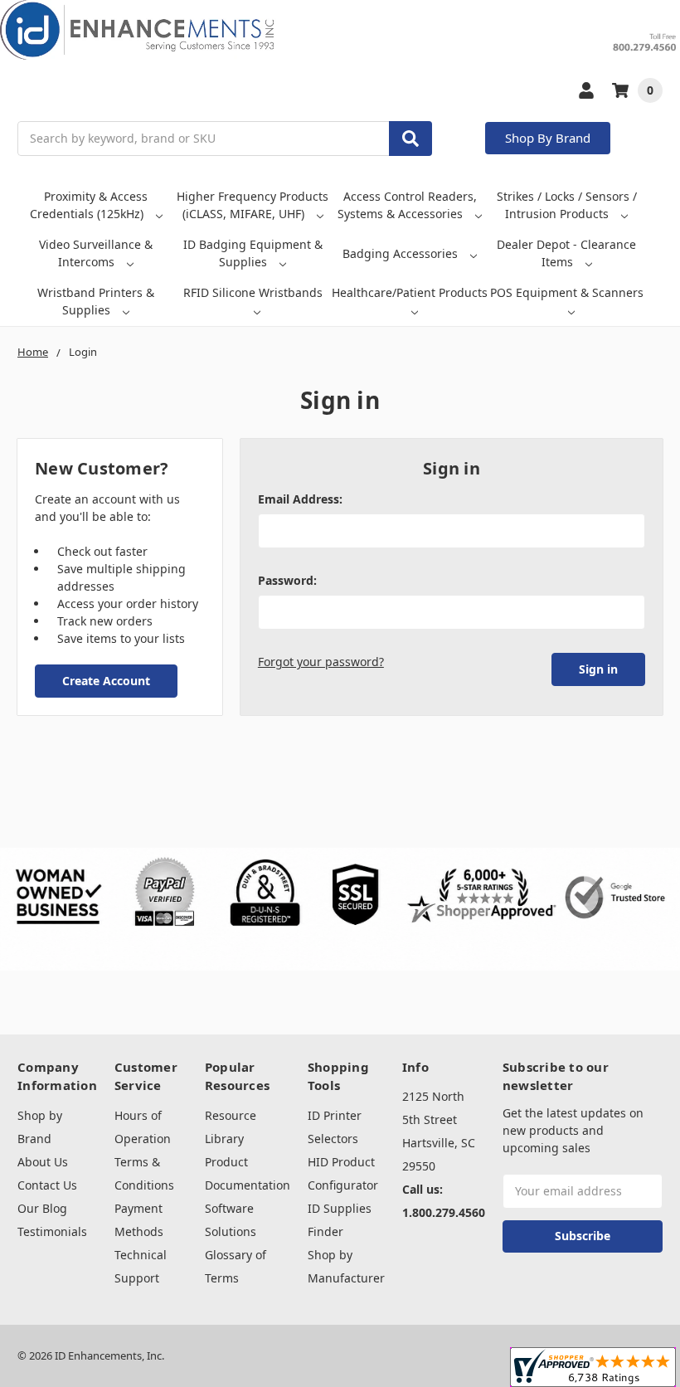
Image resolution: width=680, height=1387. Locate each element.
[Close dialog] (640, 574)
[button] (123, 759)
